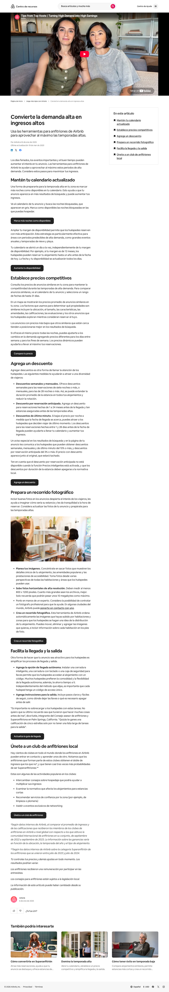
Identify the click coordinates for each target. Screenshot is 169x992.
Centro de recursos (26, 6)
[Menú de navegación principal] (155, 6)
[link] (12, 150)
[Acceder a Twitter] (158, 987)
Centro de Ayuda (144, 6)
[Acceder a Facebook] (153, 987)
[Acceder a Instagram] (164, 987)
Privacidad (27, 987)
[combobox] (84, 6)
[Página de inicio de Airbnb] (13, 6)
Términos (39, 987)
